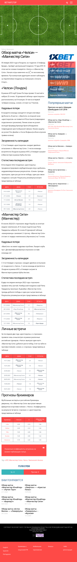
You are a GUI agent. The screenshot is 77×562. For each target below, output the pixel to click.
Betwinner (7, 440)
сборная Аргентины (53, 176)
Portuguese (7, 554)
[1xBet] (62, 57)
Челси (25, 460)
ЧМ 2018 (62, 114)
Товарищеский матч (54, 152)
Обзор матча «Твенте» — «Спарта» (60, 158)
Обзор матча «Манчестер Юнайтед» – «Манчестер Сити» (35, 499)
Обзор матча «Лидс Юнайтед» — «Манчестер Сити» (59, 121)
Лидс (52, 126)
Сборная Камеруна (53, 150)
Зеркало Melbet (57, 89)
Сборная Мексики (64, 150)
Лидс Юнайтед (58, 126)
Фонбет (7, 436)
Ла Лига (63, 190)
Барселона (51, 190)
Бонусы (50, 546)
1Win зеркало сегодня (59, 77)
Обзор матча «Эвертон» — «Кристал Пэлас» (35, 487)
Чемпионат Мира (53, 178)
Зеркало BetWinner (58, 95)
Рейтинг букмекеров (8, 49)
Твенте (55, 162)
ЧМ (59, 178)
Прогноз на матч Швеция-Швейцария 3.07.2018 (60, 108)
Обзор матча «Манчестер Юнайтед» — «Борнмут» (12, 499)
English (5, 547)
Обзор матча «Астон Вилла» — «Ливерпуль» (12, 510)
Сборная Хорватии (65, 176)
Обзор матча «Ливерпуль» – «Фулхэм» (31, 511)
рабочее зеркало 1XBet (38, 530)
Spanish (5, 551)
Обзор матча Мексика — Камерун (60, 146)
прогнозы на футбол (54, 114)
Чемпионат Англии (35, 460)
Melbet (7, 428)
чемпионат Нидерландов (64, 162)
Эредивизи (51, 164)
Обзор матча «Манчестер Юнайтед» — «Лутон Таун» (12, 487)
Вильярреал (57, 190)
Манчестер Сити (15, 460)
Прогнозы (51, 112)
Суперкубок (63, 140)
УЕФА (68, 140)
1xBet (7, 424)
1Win (7, 432)
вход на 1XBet (38, 531)
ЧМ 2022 (63, 178)
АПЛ (6, 460)
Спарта (50, 162)
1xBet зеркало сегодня (60, 70)
